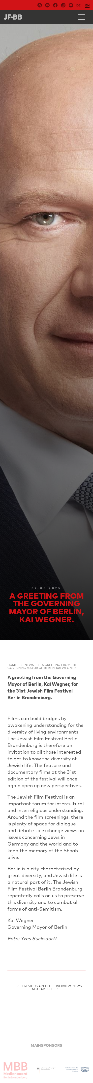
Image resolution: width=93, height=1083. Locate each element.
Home (12, 665)
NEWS (29, 665)
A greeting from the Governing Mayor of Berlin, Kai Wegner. (42, 666)
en (87, 5)
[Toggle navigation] (81, 17)
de (78, 5)
